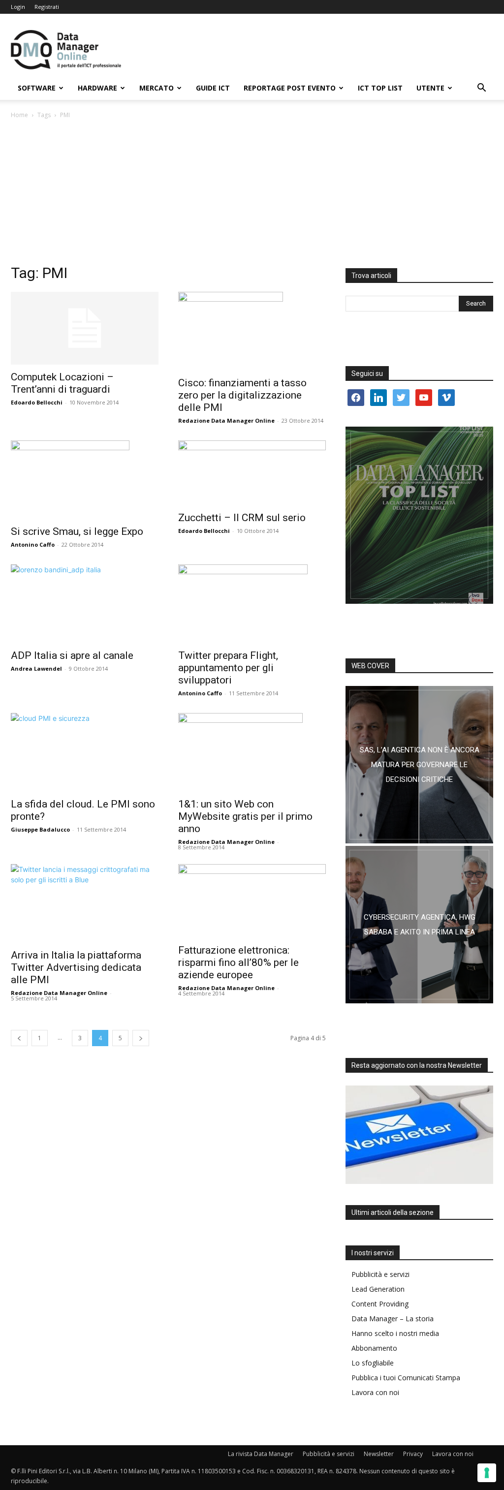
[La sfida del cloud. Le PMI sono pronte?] (84, 752)
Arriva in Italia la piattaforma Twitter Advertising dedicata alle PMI (76, 967)
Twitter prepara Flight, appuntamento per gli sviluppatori (228, 668)
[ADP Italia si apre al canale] (84, 603)
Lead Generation (378, 1289)
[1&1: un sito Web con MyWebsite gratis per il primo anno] (252, 752)
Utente (430, 88)
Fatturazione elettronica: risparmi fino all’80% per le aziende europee (238, 962)
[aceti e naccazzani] (419, 924)
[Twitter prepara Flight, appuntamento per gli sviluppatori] (252, 603)
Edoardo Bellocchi (37, 402)
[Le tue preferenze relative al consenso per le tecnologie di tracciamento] (486, 1472)
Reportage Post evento (290, 88)
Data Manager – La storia (392, 1318)
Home (19, 115)
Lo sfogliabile (372, 1362)
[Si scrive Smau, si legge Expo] (84, 479)
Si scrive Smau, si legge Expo (77, 531)
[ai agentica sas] (419, 764)
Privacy (413, 1454)
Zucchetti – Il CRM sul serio (242, 518)
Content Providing (380, 1303)
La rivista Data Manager (260, 1454)
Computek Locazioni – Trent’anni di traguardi (62, 383)
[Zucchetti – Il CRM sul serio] (252, 472)
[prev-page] (19, 1038)
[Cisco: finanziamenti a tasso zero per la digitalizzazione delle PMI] (252, 331)
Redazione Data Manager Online (226, 420)
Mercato (156, 88)
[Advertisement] (252, 194)
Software (37, 88)
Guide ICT (213, 88)
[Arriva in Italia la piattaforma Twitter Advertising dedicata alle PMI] (84, 903)
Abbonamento (374, 1348)
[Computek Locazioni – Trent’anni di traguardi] (84, 328)
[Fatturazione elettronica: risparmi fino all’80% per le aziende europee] (252, 901)
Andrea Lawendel (36, 668)
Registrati (46, 6)
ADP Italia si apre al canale (72, 655)
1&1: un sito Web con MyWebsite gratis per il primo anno (245, 816)
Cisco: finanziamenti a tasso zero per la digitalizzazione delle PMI (242, 395)
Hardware (97, 88)
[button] (481, 88)
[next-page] (140, 1038)
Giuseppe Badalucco (40, 829)
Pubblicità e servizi (380, 1274)
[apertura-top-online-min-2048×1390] (419, 515)
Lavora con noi (375, 1392)
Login (18, 6)
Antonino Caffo (33, 544)
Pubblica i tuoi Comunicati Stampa (405, 1377)
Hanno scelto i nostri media (395, 1333)
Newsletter (379, 1454)
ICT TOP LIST (380, 88)
